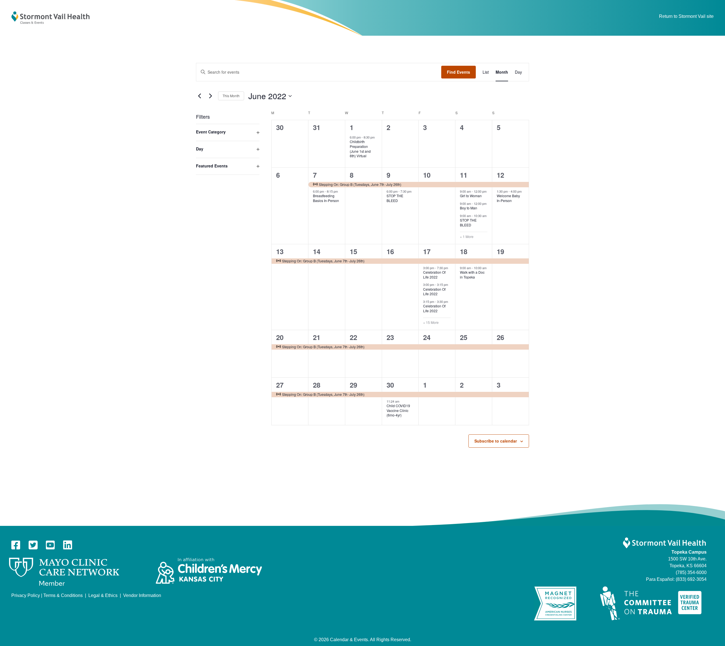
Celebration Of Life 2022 (434, 274)
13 (279, 251)
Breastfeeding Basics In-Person (326, 198)
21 (316, 337)
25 (463, 337)
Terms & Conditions (63, 595)
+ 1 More (467, 236)
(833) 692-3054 (691, 579)
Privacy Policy (25, 595)
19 (500, 251)
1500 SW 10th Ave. (687, 558)
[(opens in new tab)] (64, 571)
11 (463, 175)
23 (390, 337)
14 (316, 251)
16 (390, 251)
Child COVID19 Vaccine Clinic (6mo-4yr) (398, 410)
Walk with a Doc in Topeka (472, 274)
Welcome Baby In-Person (508, 198)
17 (426, 251)
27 (279, 385)
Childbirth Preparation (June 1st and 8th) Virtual (360, 148)
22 (353, 337)
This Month (231, 95)
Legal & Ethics (103, 595)
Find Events (458, 72)
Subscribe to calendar (495, 441)
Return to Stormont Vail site (686, 16)
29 (353, 385)
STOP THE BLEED (395, 198)
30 (390, 385)
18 (463, 251)
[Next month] (210, 96)
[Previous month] (199, 96)
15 (353, 251)
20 (279, 337)
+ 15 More (431, 322)
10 (426, 175)
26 (500, 337)
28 (316, 385)
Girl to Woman (471, 195)
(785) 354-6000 (691, 572)
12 (500, 175)
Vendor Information (142, 595)
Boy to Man (468, 207)
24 (426, 337)
